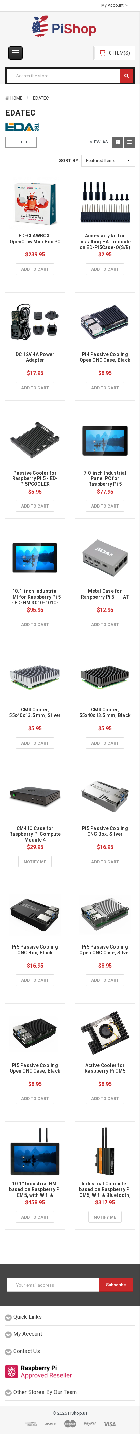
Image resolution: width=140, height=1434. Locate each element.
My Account (113, 5)
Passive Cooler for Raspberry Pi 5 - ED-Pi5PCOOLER (35, 478)
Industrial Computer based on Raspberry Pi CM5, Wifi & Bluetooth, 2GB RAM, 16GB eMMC (105, 1192)
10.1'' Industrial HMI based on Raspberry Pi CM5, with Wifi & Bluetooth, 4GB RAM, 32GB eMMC (35, 1195)
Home (16, 98)
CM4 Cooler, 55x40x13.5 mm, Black (105, 712)
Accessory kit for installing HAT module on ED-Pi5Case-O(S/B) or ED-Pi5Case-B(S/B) (105, 244)
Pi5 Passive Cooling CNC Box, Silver (105, 831)
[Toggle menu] (15, 53)
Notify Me (35, 862)
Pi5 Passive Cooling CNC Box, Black (35, 949)
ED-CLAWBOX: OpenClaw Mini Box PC (35, 238)
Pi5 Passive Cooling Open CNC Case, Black (35, 1068)
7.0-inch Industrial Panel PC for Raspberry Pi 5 (105, 478)
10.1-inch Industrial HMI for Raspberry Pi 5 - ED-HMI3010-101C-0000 (35, 599)
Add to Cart (35, 269)
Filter (23, 142)
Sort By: (69, 160)
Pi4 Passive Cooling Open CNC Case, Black (105, 357)
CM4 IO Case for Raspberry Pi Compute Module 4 (35, 834)
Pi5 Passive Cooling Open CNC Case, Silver (104, 949)
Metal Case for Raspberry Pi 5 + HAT (105, 594)
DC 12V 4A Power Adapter (36, 357)
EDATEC (41, 98)
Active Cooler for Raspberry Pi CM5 (105, 1068)
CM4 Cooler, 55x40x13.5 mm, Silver (35, 712)
